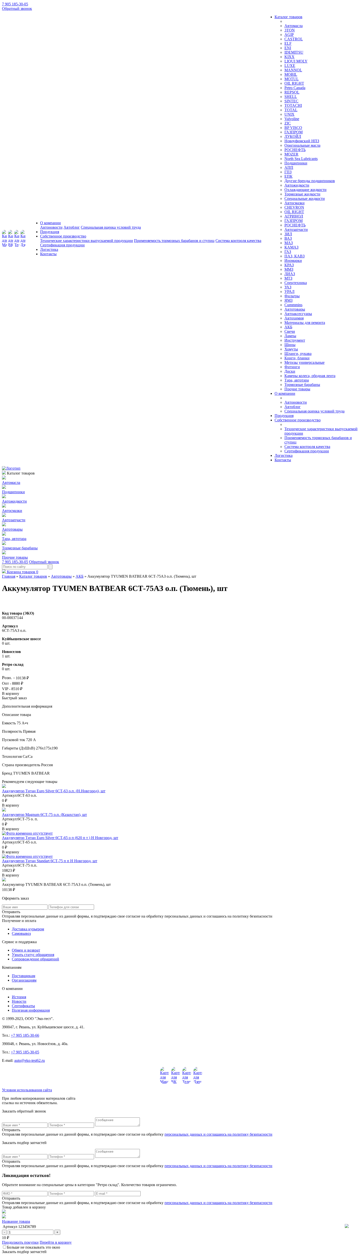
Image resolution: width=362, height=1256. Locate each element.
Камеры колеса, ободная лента (309, 376)
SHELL (290, 97)
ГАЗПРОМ (293, 132)
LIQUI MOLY (296, 61)
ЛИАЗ (289, 274)
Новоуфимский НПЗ (301, 141)
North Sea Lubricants (301, 159)
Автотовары (294, 309)
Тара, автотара (296, 380)
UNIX (289, 114)
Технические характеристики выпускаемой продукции (86, 240)
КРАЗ (289, 265)
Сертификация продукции (62, 245)
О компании (50, 223)
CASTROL (293, 39)
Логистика (49, 249)
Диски (289, 371)
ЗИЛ (288, 234)
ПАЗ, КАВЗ (294, 256)
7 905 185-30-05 (15, 4)
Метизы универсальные (304, 362)
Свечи (289, 331)
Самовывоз (21, 933)
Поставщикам (23, 976)
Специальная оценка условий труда (111, 227)
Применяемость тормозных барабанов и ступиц (174, 240)
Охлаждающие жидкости (305, 190)
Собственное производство (63, 236)
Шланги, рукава (298, 353)
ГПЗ (288, 172)
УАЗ (287, 287)
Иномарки (293, 260)
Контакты (48, 254)
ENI (287, 48)
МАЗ (288, 243)
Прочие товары (297, 389)
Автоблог (72, 227)
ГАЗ (287, 252)
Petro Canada (294, 88)
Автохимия (294, 318)
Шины (290, 345)
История (19, 997)
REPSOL (291, 92)
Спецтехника (295, 283)
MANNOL (293, 70)
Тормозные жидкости (302, 194)
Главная (8, 576)
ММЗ (288, 269)
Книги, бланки (297, 358)
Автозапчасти (296, 229)
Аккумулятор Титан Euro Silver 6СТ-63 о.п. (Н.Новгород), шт (53, 791)
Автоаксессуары (298, 314)
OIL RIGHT (294, 83)
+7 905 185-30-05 (25, 1052)
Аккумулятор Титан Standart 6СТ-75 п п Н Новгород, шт (49, 861)
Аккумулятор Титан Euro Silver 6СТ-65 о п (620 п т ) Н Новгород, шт (60, 838)
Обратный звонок (17, 8)
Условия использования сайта (27, 1090)
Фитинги (292, 367)
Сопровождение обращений (35, 959)
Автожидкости (296, 185)
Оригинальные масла (302, 145)
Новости (19, 1001)
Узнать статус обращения (33, 955)
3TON (289, 30)
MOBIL (290, 74)
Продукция (49, 232)
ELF (288, 43)
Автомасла (293, 26)
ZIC (287, 123)
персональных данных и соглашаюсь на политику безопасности (218, 1134)
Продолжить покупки (20, 1242)
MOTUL (291, 79)
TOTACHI (293, 105)
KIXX (289, 57)
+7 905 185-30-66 (25, 1035)
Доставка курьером (28, 929)
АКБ (288, 327)
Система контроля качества (238, 240)
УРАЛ (289, 291)
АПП (288, 167)
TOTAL (290, 110)
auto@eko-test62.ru (29, 1060)
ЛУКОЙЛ (292, 136)
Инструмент (294, 340)
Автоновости (51, 227)
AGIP (289, 34)
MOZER (291, 154)
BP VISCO (293, 128)
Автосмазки (294, 203)
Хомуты (291, 349)
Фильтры (292, 296)
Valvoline (291, 119)
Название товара (16, 1221)
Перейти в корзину (56, 1242)
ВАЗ (288, 238)
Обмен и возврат (26, 950)
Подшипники (295, 163)
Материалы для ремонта (304, 322)
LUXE (289, 66)
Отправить (11, 1130)
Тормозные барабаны (302, 384)
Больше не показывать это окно (33, 1247)
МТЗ (288, 278)
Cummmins (293, 305)
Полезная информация (31, 1010)
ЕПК (288, 176)
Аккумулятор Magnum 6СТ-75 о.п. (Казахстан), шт (44, 814)
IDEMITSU (293, 52)
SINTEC (291, 101)
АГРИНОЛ (293, 216)
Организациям (24, 980)
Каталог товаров (288, 17)
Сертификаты (23, 1006)
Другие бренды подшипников (309, 181)
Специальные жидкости (304, 198)
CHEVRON (294, 207)
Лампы (290, 336)
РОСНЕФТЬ (295, 150)
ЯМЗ (288, 300)
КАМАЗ (291, 247)
